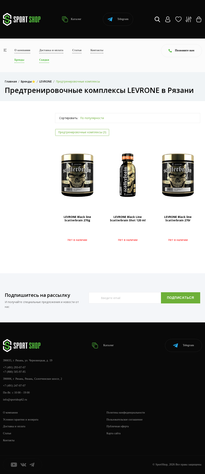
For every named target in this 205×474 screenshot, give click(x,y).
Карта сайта (114, 433)
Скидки (44, 59)
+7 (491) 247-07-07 (14, 385)
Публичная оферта (118, 426)
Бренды (19, 59)
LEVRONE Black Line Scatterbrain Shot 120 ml (128, 218)
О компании (22, 50)
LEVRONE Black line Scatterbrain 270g (77, 218)
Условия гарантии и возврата (20, 419)
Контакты (96, 50)
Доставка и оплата (51, 50)
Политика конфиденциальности (126, 412)
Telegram (123, 19)
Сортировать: (68, 118)
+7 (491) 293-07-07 (14, 367)
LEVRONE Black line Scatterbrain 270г (178, 218)
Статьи (76, 50)
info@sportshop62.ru (15, 399)
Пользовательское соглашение (125, 419)
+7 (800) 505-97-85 (14, 371)
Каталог (75, 19)
